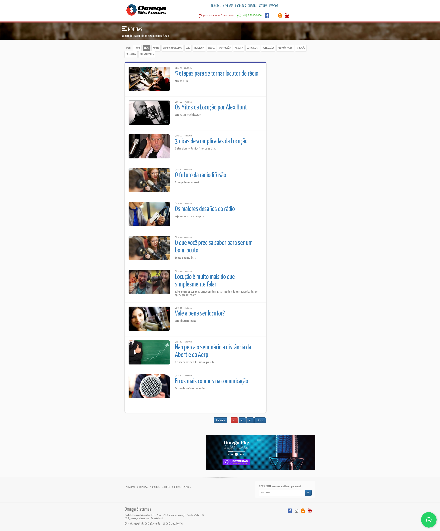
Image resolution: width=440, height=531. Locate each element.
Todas (137, 48)
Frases (156, 48)
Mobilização (268, 48)
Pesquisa (239, 48)
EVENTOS (273, 6)
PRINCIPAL (216, 6)
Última (260, 420)
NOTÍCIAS (262, 6)
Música (211, 48)
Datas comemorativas (172, 48)
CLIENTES (252, 6)
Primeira (220, 420)
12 (242, 420)
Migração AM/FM (285, 48)
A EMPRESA (228, 6)
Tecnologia (199, 48)
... (229, 420)
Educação (301, 48)
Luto (188, 48)
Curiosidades (252, 48)
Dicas (146, 48)
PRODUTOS (240, 6)
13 (250, 420)
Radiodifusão (225, 48)
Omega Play (131, 54)
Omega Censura (147, 54)
